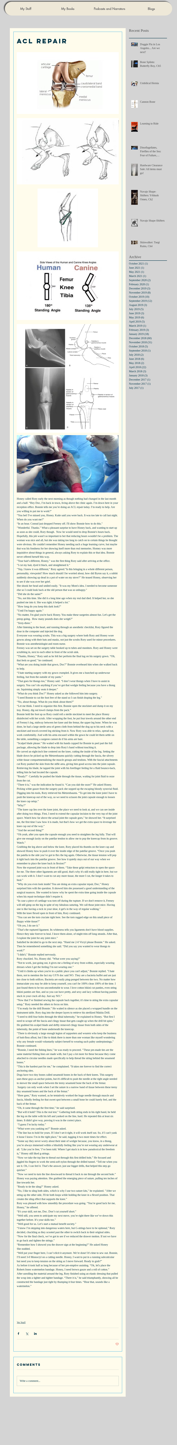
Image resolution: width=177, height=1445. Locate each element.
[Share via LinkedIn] (35, 1333)
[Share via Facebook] (18, 1333)
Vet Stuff (21, 1322)
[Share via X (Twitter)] (27, 1333)
